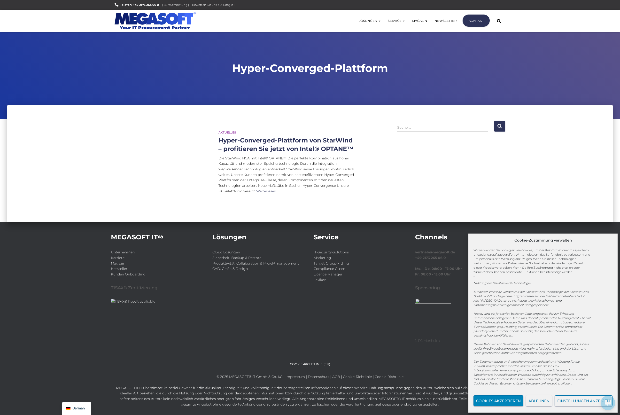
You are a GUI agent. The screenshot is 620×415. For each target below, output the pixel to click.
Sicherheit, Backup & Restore (236, 258)
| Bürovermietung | (175, 5)
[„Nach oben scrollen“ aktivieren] (10, 405)
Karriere (117, 258)
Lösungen (368, 21)
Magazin (419, 21)
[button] (379, 21)
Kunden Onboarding (128, 274)
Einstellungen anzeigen (583, 401)
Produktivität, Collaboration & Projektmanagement (255, 263)
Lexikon (320, 280)
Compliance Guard (329, 268)
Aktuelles (227, 132)
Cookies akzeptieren (498, 401)
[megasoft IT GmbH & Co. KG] (155, 20)
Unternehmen (123, 252)
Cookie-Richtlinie (358, 377)
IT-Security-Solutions (331, 252)
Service (395, 21)
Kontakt (476, 21)
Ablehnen (539, 401)
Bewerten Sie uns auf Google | (213, 5)
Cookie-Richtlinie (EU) (310, 364)
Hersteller (119, 268)
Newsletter (445, 21)
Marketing (322, 258)
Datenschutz (318, 377)
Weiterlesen (266, 191)
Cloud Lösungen (226, 252)
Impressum (295, 377)
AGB (336, 377)
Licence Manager (328, 274)
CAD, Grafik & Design (230, 268)
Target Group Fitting (331, 263)
